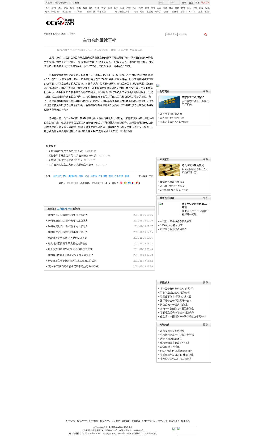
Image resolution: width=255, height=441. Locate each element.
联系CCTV (82, 421)
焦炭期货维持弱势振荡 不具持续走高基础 (70, 249)
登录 (184, 3)
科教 (97, 8)
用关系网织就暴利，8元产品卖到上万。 (195, 171)
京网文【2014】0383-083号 (131, 430)
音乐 (91, 8)
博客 (183, 8)
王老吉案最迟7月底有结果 (174, 121)
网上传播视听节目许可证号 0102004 (85, 433)
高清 (136, 11)
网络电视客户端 (122, 11)
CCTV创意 (162, 421)
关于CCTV (70, 421)
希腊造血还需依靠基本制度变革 (177, 312)
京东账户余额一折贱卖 (172, 185)
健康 (147, 8)
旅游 (141, 8)
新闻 (54, 8)
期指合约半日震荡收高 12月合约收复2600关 (72, 155)
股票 (72, 34)
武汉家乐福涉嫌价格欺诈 (173, 229)
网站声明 (126, 421)
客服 (197, 2)
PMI (65, 176)
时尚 (153, 8)
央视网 (48, 2)
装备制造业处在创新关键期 (174, 292)
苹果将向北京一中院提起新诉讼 (177, 334)
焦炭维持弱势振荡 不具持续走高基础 (67, 237)
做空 (111, 176)
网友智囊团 (174, 421)
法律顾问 (136, 421)
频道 (200, 11)
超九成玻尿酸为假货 (193, 165)
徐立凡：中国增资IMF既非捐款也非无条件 (183, 316)
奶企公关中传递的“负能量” (174, 304)
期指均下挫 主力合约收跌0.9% (65, 160)
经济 (60, 8)
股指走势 (73, 176)
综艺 (72, 8)
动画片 (167, 11)
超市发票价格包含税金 (172, 330)
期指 (127, 176)
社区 (171, 8)
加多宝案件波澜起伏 (171, 113)
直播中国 (91, 11)
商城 (165, 8)
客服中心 (185, 421)
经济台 (64, 34)
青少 (103, 8)
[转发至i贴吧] (132, 183)
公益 (122, 8)
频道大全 (55, 11)
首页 (47, 8)
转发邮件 (97, 183)
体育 (66, 8)
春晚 (78, 8)
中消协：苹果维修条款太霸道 (176, 221)
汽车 (135, 8)
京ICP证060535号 (110, 430)
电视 (47, 11)
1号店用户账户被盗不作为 (174, 189)
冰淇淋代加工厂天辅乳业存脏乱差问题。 (195, 213)
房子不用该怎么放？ (171, 338)
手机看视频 (136, 50)
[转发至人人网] (129, 183)
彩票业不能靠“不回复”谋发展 (175, 296)
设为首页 (205, 2)
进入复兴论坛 (101, 50)
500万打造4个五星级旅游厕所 (176, 350)
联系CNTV (105, 421)
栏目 (207, 11)
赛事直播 (101, 11)
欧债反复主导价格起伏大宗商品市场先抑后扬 (72, 260)
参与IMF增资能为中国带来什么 (177, 308)
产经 (128, 8)
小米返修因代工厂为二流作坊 (176, 358)
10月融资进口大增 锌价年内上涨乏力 (68, 214)
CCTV (192, 11)
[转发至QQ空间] (124, 183)
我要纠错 (72, 183)
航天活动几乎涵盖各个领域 (174, 342)
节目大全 (77, 11)
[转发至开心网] (120, 183)
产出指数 (103, 176)
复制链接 (85, 183)
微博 (177, 8)
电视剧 (150, 11)
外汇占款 (118, 176)
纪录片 (158, 11)
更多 (205, 91)
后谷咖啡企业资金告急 (172, 117)
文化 (110, 8)
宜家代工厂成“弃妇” (193, 97)
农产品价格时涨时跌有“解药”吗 (176, 288)
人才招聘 (116, 421)
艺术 (116, 8)
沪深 (87, 176)
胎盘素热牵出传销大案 (172, 181)
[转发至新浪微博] (136, 183)
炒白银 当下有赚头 (170, 346)
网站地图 (74, 2)
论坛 (189, 8)
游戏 (207, 8)
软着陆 (94, 176)
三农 (159, 8)
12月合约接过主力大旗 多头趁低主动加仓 (71, 164)
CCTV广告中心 (149, 421)
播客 (183, 11)
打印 (62, 183)
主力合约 (57, 176)
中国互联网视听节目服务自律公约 (141, 433)
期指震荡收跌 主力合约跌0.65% (66, 151)
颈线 (81, 176)
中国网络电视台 (61, 2)
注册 (191, 3)
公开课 (175, 11)
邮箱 (201, 8)
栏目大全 (67, 11)
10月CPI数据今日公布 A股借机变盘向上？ (70, 255)
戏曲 (85, 8)
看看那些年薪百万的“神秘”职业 (176, 354)
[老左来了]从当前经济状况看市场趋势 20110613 (74, 266)
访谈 (195, 8)
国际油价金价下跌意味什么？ (176, 300)
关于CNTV (94, 421)
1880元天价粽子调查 (171, 225)
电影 (142, 11)
